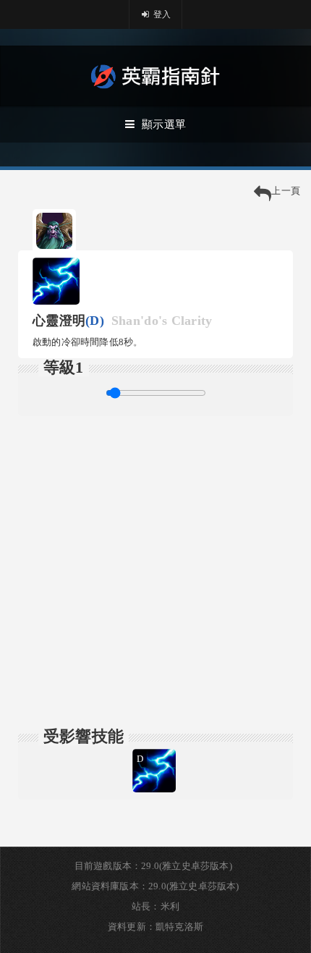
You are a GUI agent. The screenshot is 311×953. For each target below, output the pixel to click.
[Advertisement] (155, 571)
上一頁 (285, 190)
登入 (161, 14)
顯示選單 (164, 124)
